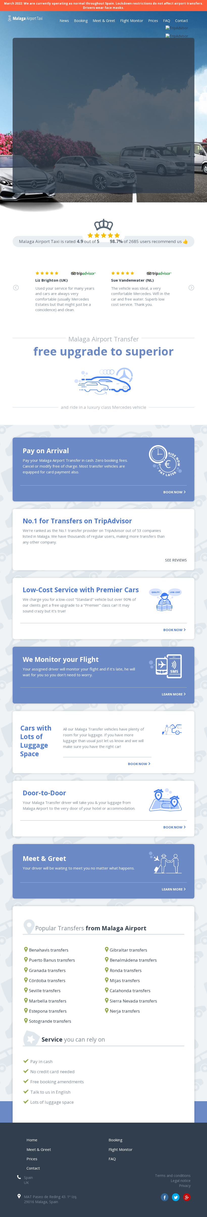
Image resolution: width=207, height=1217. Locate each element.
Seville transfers (45, 990)
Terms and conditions (173, 1175)
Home (32, 1139)
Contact (181, 20)
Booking (81, 20)
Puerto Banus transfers (52, 960)
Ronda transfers (126, 970)
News (64, 20)
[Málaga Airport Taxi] (25, 21)
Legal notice (181, 1180)
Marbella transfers (47, 1001)
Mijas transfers (125, 980)
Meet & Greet (104, 20)
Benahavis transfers (48, 950)
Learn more (172, 694)
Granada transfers (47, 970)
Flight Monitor (131, 20)
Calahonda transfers (130, 990)
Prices (153, 20)
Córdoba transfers (47, 980)
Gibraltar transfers (128, 950)
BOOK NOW (173, 492)
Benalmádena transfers (133, 960)
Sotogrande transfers (50, 1021)
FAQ (166, 20)
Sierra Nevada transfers (133, 1001)
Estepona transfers (48, 1011)
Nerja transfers (125, 1011)
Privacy (185, 1185)
